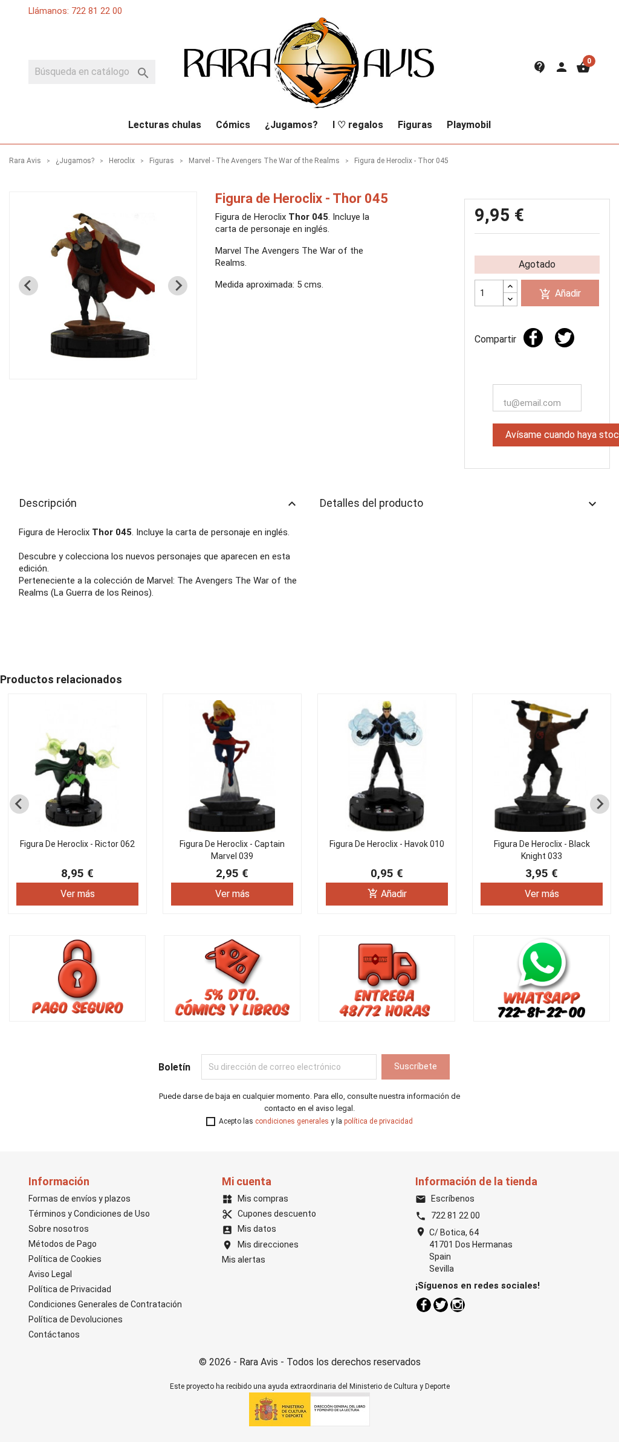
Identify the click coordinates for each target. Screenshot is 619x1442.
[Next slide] (177, 285)
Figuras (415, 124)
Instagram (457, 1305)
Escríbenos (445, 1198)
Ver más (77, 894)
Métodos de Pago (62, 1244)
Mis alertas (243, 1259)
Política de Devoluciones (75, 1319)
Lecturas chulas (164, 124)
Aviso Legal (50, 1274)
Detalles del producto (460, 504)
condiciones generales (292, 1121)
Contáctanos (54, 1334)
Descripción (159, 504)
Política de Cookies (65, 1259)
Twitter (440, 1305)
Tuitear (565, 338)
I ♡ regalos (357, 124)
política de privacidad (378, 1121)
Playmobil (469, 124)
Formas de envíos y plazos (79, 1198)
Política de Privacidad (69, 1289)
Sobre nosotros (58, 1229)
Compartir (533, 338)
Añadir (560, 294)
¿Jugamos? (291, 124)
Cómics (233, 124)
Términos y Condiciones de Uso (89, 1213)
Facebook (423, 1305)
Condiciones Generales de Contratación (105, 1304)
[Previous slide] (28, 285)
